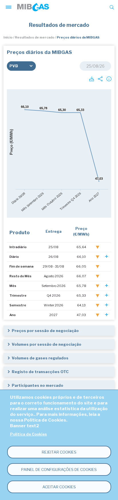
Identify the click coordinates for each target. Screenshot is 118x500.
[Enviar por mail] (100, 78)
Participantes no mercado (37, 385)
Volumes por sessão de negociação (46, 344)
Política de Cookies (28, 434)
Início (8, 37)
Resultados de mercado (34, 37)
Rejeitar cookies (59, 452)
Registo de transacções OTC (40, 371)
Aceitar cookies (59, 487)
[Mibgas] (33, 7)
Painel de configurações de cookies (59, 469)
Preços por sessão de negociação (45, 330)
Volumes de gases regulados (40, 358)
